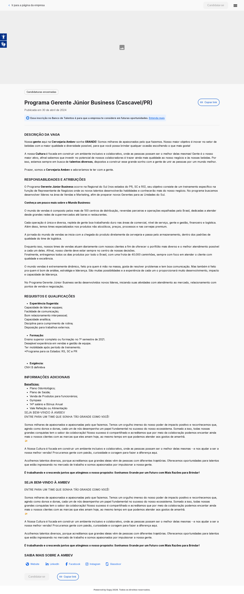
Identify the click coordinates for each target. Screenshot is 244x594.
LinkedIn (54, 564)
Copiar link (210, 102)
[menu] (235, 5)
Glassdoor (115, 564)
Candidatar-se (215, 5)
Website (34, 564)
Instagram (95, 564)
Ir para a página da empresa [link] (28, 5)
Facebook (74, 564)
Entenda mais (157, 118)
